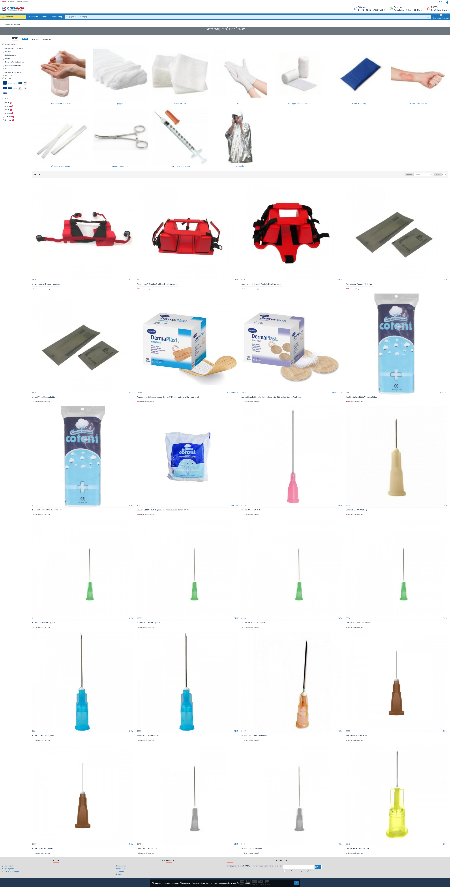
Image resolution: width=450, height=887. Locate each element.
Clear (25, 39)
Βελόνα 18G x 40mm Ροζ (251, 510)
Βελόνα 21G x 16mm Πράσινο (43, 623)
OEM (131, 280)
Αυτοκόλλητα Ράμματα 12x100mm (359, 284)
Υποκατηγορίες (11, 44)
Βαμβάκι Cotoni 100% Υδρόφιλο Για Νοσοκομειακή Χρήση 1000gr (163, 510)
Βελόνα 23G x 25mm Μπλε (43, 735)
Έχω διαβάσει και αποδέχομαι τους (303, 871)
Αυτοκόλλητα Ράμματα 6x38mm (45, 397)
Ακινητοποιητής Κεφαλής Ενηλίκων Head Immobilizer (158, 284)
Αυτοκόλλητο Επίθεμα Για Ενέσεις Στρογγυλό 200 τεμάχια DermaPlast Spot (271, 397)
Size (6, 99)
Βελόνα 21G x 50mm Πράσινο (358, 623)
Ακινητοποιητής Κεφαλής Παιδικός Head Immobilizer (262, 284)
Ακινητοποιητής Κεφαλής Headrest (46, 284)
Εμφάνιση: (437, 174)
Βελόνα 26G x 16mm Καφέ (42, 848)
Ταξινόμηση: (409, 174)
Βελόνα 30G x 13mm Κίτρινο (357, 848)
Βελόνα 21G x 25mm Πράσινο (148, 623)
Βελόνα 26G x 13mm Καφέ (356, 735)
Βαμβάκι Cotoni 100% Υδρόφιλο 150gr (361, 397)
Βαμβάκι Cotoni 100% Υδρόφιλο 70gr (47, 510)
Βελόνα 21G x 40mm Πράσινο (253, 623)
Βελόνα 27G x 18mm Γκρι (251, 848)
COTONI (443, 393)
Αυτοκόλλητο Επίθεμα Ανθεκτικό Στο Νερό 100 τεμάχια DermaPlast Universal (168, 397)
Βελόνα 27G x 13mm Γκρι (147, 848)
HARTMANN (232, 393)
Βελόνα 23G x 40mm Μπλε (148, 735)
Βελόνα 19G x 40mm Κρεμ (356, 510)
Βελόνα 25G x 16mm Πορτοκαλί (254, 735)
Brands (8, 78)
